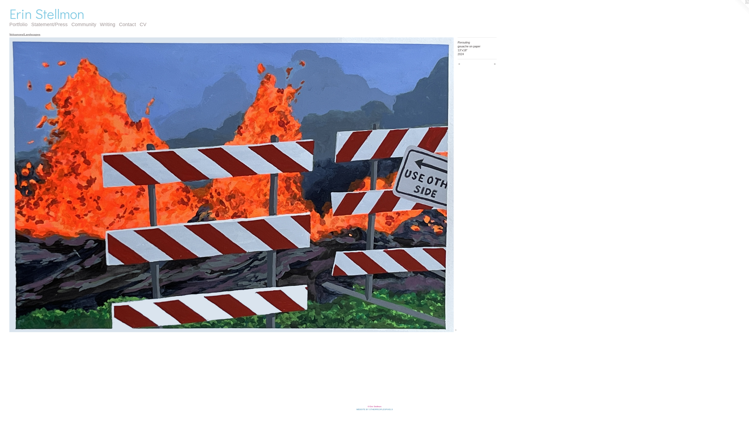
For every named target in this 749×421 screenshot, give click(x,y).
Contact (127, 24)
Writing (107, 24)
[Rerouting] (231, 184)
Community (83, 24)
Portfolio (18, 24)
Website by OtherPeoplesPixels (374, 409)
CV (143, 24)
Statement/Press (49, 24)
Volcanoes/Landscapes (24, 34)
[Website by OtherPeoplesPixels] (741, 8)
